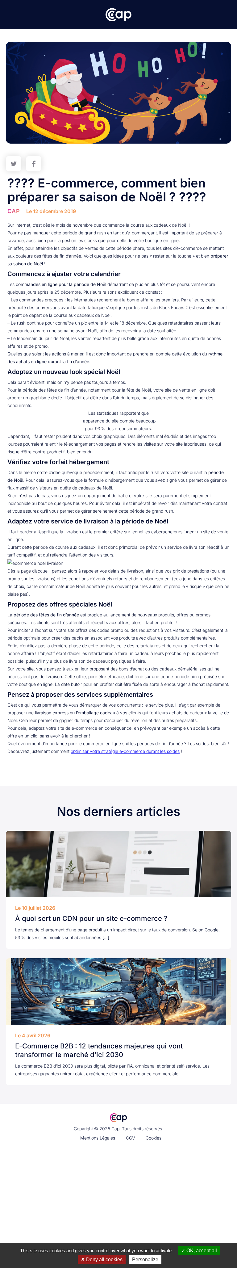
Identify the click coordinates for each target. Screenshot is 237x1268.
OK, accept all (201, 1250)
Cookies (153, 1137)
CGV (130, 1137)
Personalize (145, 1259)
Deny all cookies (104, 1259)
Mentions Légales (97, 1137)
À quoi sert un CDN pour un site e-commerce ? (91, 918)
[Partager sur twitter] (13, 163)
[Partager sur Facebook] (33, 163)
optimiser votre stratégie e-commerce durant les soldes (125, 751)
